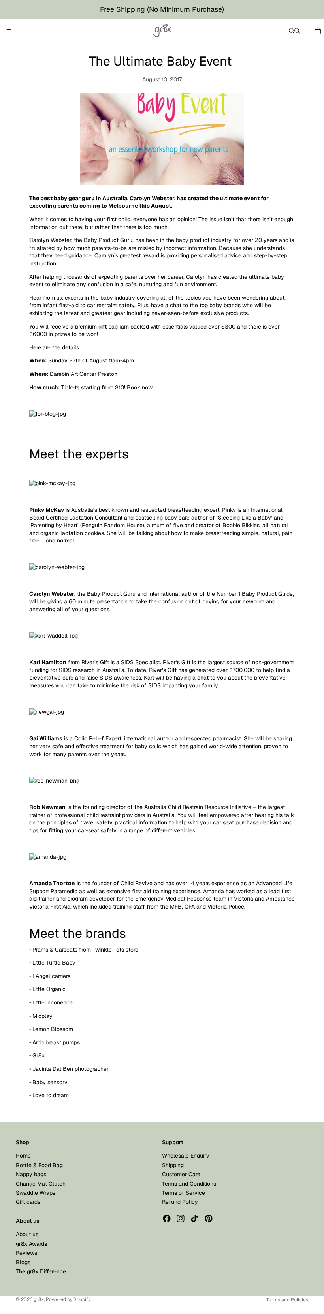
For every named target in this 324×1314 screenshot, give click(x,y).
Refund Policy (180, 1202)
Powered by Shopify (68, 1299)
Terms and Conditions (189, 1183)
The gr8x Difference (41, 1271)
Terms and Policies (287, 1300)
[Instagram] (180, 1218)
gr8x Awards (31, 1243)
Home (23, 1156)
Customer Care (181, 1174)
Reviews (26, 1252)
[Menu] (9, 31)
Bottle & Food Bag (39, 1165)
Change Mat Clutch (41, 1183)
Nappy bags (31, 1174)
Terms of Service (183, 1192)
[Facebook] (166, 1218)
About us (27, 1234)
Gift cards (28, 1202)
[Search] (291, 30)
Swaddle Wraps (35, 1192)
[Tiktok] (194, 1218)
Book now (140, 387)
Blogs (23, 1262)
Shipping (173, 1165)
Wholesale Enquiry (185, 1156)
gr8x (39, 1299)
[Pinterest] (208, 1218)
